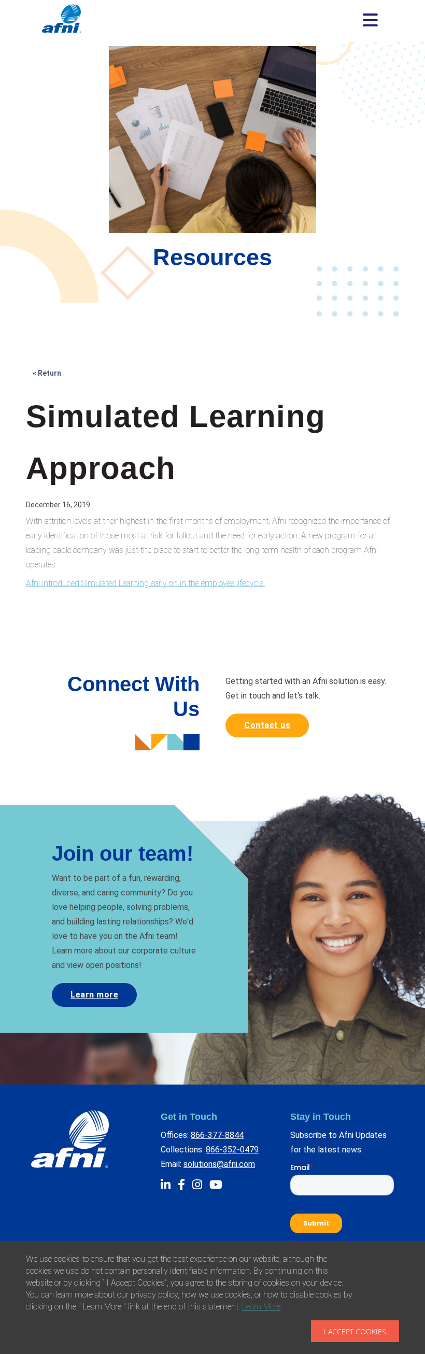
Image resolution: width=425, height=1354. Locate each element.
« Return (47, 373)
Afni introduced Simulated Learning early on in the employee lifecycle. (145, 583)
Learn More (261, 1307)
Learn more (94, 995)
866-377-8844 (217, 1135)
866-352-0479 (232, 1150)
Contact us (267, 725)
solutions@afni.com (219, 1164)
